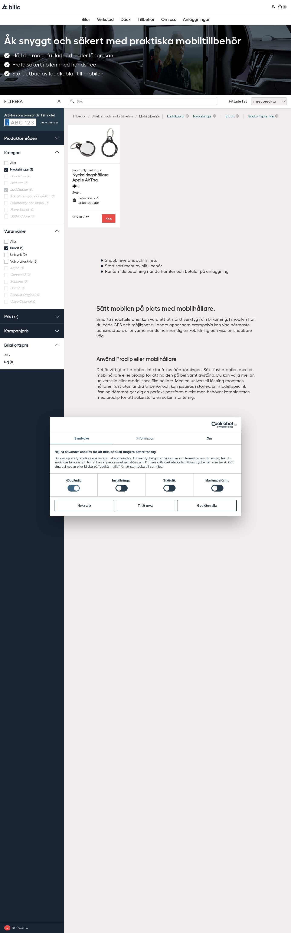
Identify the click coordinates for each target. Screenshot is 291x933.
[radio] (32, 355)
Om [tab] (209, 438)
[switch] (121, 488)
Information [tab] (145, 438)
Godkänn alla (207, 505)
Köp (109, 219)
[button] (178, 116)
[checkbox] (32, 162)
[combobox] (142, 101)
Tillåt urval (145, 505)
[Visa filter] (59, 101)
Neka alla (84, 505)
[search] (142, 101)
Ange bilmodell (49, 122)
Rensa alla (20, 927)
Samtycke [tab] (81, 438)
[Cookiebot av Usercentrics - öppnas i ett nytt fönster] (218, 425)
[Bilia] (11, 7)
